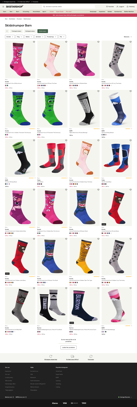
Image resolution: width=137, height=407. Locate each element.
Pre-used (68, 11)
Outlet (52, 11)
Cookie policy (9, 377)
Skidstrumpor (27, 18)
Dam (4, 11)
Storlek (8, 36)
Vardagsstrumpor (30, 31)
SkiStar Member (129, 11)
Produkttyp (50, 36)
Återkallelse (33, 390)
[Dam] (6, 11)
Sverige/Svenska (125, 397)
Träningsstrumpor (16, 31)
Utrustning (26, 11)
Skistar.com (8, 397)
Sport (44, 11)
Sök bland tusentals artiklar (54, 6)
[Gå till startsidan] (15, 6)
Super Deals (59, 11)
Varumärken (36, 11)
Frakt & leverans (35, 380)
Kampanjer (93, 11)
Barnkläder (12, 18)
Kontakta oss (34, 371)
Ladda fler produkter (68, 347)
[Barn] (19, 11)
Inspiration (102, 11)
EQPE (57, 377)
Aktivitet (38, 36)
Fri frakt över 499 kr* (24, 1)
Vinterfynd (59, 371)
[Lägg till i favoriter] (34, 42)
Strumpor (19, 18)
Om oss (7, 374)
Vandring (58, 383)
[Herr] (13, 11)
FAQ (31, 374)
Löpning (58, 380)
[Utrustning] (29, 11)
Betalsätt (33, 377)
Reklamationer (34, 387)
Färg (18, 36)
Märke (28, 36)
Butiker (110, 11)
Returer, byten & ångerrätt (38, 383)
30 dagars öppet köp (9, 1)
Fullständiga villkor (10, 383)
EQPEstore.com (20, 397)
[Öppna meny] (3, 6)
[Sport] (46, 11)
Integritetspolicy (9, 387)
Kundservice (118, 11)
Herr (11, 11)
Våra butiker (8, 380)
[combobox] (128, 37)
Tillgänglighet (9, 390)
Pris (61, 36)
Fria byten (35, 1)
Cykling (58, 387)
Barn (17, 11)
